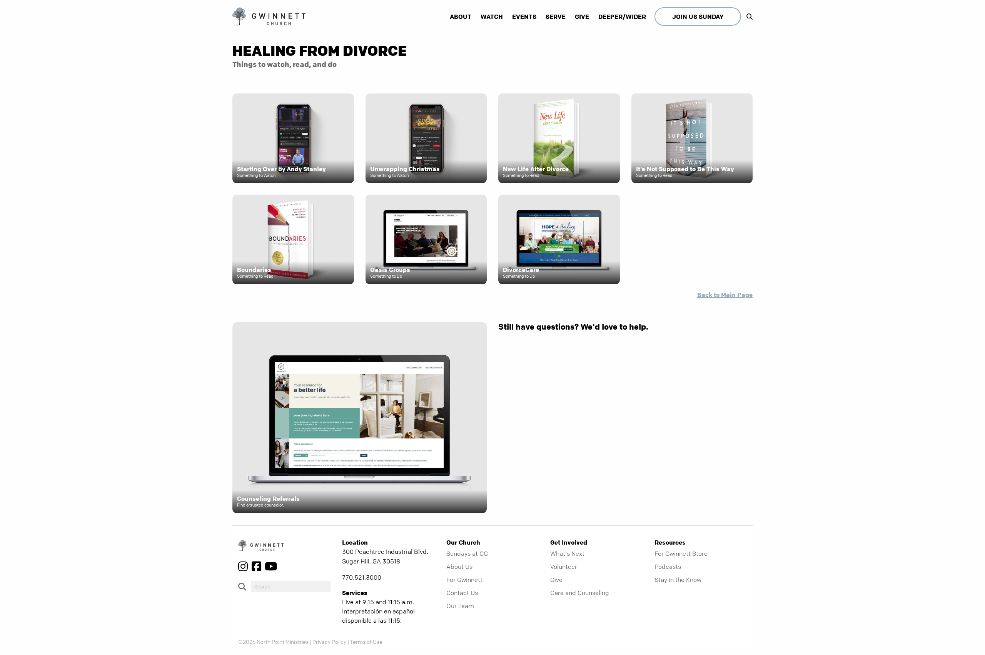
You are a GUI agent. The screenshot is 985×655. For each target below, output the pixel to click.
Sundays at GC (467, 553)
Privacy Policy (329, 641)
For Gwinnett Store (681, 553)
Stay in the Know (677, 579)
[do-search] (291, 586)
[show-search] (748, 16)
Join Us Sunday (697, 16)
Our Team (460, 606)
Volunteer (563, 566)
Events (524, 16)
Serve (556, 16)
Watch (492, 16)
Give (582, 16)
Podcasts (667, 566)
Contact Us (462, 593)
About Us (459, 566)
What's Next (567, 553)
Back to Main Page (725, 294)
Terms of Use (366, 641)
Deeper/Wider (622, 16)
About (460, 16)
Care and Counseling (579, 593)
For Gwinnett (464, 579)
